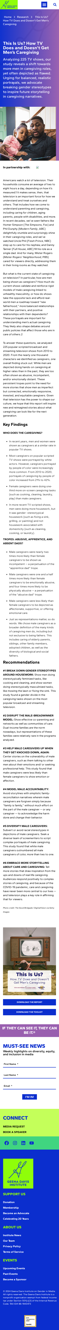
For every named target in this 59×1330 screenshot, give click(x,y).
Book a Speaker (14, 1132)
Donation (9, 1202)
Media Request (14, 1126)
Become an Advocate (16, 1213)
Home (7, 17)
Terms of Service (13, 1251)
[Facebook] (6, 1143)
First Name (10, 1064)
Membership (11, 1207)
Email (7, 1085)
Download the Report (29, 1002)
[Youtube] (31, 1143)
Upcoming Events (14, 1268)
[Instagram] (15, 1143)
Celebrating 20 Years (16, 1218)
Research (23, 17)
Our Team (9, 1240)
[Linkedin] (23, 1143)
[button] (44, 4)
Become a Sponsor (14, 1279)
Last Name (10, 1075)
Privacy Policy (12, 1246)
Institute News (12, 1235)
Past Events (10, 1274)
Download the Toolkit (29, 1012)
